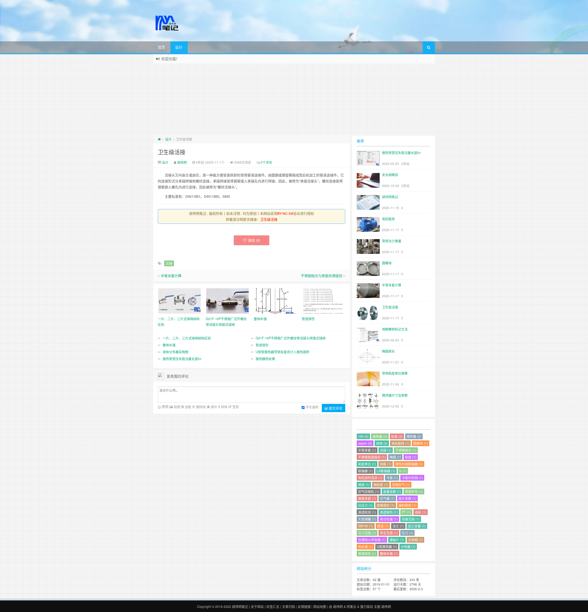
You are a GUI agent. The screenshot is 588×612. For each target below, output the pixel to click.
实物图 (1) (415, 539)
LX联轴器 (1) (386, 470)
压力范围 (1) (367, 532)
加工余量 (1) (417, 526)
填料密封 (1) (407, 505)
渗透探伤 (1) (389, 512)
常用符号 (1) (414, 491)
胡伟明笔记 (240, 606)
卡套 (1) (392, 477)
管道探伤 (262, 345)
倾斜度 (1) (380, 484)
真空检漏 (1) (389, 519)
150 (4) (363, 436)
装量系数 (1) (392, 491)
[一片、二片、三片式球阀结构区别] (179, 300)
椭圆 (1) (395, 457)
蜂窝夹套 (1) (367, 498)
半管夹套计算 (171, 275)
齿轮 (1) (420, 512)
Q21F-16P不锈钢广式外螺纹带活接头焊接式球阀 (290, 338)
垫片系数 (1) (407, 498)
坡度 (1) (364, 484)
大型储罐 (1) (367, 519)
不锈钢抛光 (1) (405, 450)
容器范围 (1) (411, 519)
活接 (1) (385, 450)
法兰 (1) (398, 526)
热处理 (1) (365, 546)
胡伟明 (182, 162)
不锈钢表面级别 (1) (372, 457)
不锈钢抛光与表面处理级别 (321, 275)
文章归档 (288, 606)
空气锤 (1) (387, 498)
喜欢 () (254, 240)
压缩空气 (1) (401, 484)
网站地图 (319, 606)
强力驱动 (366, 606)
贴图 (176, 406)
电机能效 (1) (400, 443)
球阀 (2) (381, 443)
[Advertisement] (294, 98)
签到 (235, 406)
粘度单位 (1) (367, 464)
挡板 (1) (385, 464)
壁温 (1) (383, 526)
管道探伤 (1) (367, 553)
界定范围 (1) (389, 532)
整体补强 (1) (389, 553)
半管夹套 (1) (367, 450)
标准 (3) (397, 436)
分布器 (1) (408, 546)
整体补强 (169, 345)
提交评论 (335, 408)
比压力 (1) (365, 505)
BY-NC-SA (285, 213)
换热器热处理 (265, 358)
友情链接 (304, 606)
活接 (169, 263)
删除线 (200, 406)
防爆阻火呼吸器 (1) (372, 539)
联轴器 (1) (365, 470)
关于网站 (257, 606)
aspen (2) (365, 443)
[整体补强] (275, 300)
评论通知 (311, 407)
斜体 (223, 406)
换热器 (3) (380, 436)
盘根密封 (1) (386, 505)
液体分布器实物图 (175, 351)
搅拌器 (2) (414, 436)
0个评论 (266, 162)
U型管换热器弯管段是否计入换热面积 (282, 351)
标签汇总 (272, 606)
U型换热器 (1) (387, 546)
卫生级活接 (171, 152)
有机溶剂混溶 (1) (370, 477)
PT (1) (406, 512)
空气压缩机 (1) (368, 491)
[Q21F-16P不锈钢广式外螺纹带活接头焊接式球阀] (227, 300)
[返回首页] (159, 139)
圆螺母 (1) (420, 443)
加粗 (187, 406)
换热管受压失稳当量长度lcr (182, 358)
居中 (213, 406)
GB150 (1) (365, 526)
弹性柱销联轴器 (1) (409, 464)
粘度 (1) (410, 457)
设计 (178, 47)
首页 (161, 47)
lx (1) (403, 470)
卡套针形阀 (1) (412, 477)
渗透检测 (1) (367, 512)
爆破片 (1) (397, 539)
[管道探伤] (323, 300)
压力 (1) (407, 532)
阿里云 (351, 606)
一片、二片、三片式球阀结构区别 (187, 338)
